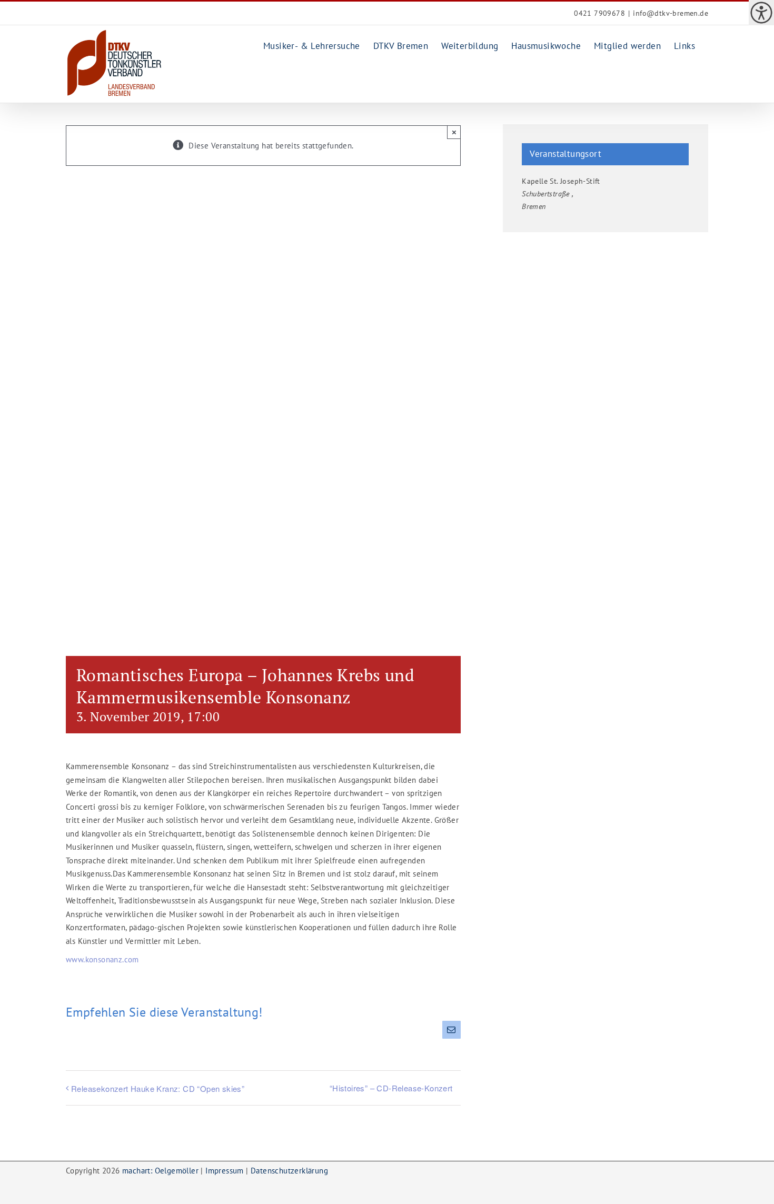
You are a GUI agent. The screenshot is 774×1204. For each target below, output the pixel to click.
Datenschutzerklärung (289, 1171)
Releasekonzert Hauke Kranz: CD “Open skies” (157, 1088)
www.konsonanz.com (102, 959)
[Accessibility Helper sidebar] (761, 12)
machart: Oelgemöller (160, 1171)
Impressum (224, 1171)
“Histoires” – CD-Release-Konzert (391, 1087)
